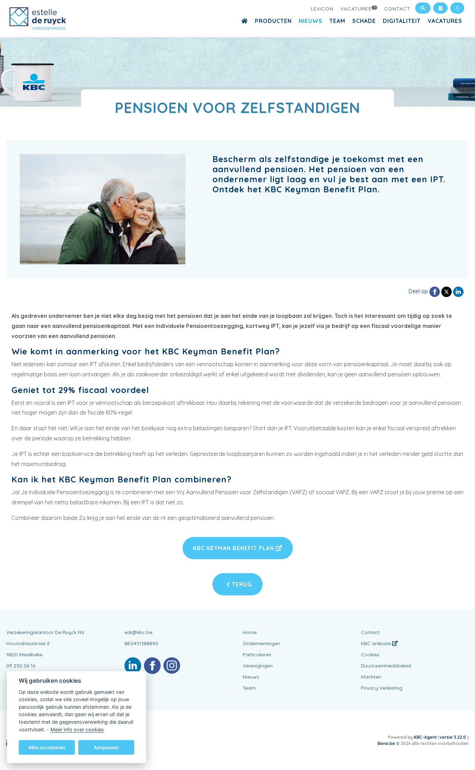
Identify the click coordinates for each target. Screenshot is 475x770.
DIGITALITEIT (402, 20)
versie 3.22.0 (453, 737)
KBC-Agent (425, 737)
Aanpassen (106, 747)
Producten (273, 20)
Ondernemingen (261, 643)
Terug (241, 584)
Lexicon (322, 9)
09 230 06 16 (20, 666)
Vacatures (358, 9)
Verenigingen (258, 666)
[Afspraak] (440, 8)
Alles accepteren (46, 747)
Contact (397, 9)
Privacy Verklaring (381, 688)
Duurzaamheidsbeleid (386, 666)
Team (337, 20)
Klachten (371, 677)
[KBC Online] (457, 8)
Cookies (370, 654)
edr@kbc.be (138, 632)
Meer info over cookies (77, 729)
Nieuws (310, 20)
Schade (364, 20)
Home (250, 632)
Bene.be (386, 743)
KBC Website (376, 643)
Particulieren (257, 654)
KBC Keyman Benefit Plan (234, 548)
